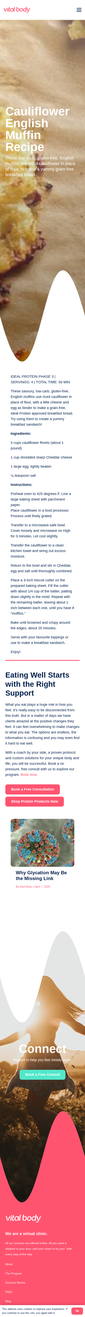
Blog (8, 1301)
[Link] (17, 10)
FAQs (8, 1291)
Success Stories (15, 1282)
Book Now (29, 775)
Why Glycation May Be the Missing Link (41, 875)
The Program (13, 1273)
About (9, 1264)
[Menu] (79, 10)
